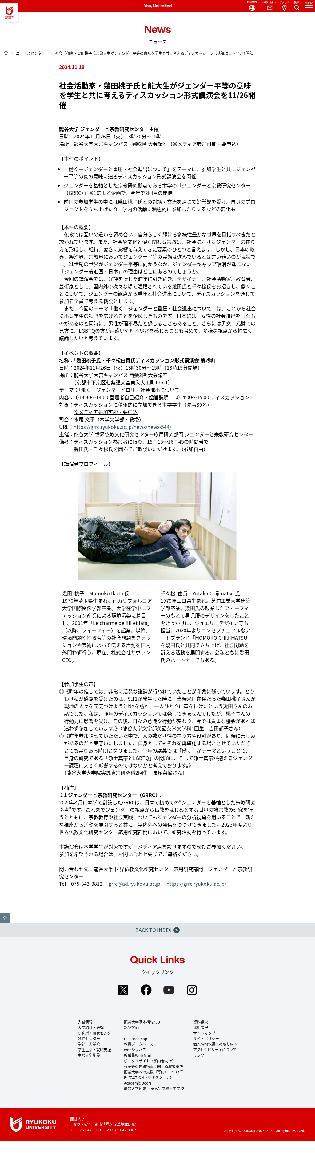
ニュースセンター (30, 53)
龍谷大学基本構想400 (142, 1021)
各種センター (89, 1038)
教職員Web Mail (137, 1055)
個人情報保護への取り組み (215, 1044)
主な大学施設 (89, 1055)
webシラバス (135, 1049)
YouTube (169, 990)
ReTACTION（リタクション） (148, 1077)
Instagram (191, 990)
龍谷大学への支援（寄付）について (153, 1071)
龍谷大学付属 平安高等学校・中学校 (154, 1088)
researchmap (135, 1038)
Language (250, 6)
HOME (6, 53)
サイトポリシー (206, 1038)
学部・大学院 (89, 1044)
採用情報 (200, 1027)
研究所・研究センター (96, 1033)
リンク (198, 1055)
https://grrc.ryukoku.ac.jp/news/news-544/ (122, 426)
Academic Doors (138, 1082)
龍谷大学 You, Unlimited (9, 12)
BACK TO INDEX (156, 929)
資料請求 (200, 1021)
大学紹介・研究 (91, 1027)
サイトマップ (204, 1033)
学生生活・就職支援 (94, 1049)
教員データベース (138, 1044)
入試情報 (85, 1021)
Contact (267, 6)
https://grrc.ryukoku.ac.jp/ (196, 883)
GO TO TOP (5, 918)
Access (284, 6)
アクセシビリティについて (215, 1049)
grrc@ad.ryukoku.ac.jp (134, 883)
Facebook (146, 990)
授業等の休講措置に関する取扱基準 (153, 1066)
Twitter (123, 990)
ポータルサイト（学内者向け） (150, 1060)
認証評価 (131, 1027)
